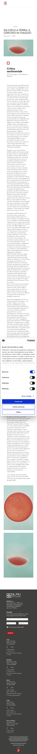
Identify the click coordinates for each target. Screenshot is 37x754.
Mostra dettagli (26, 396)
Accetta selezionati (18, 407)
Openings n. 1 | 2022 (9, 36)
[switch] (32, 377)
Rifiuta (18, 412)
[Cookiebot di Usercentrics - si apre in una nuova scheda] (27, 340)
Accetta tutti (18, 401)
